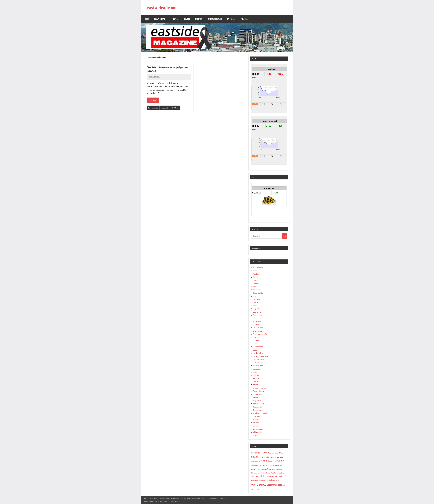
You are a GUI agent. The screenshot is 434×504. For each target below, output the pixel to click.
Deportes (257, 308)
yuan (257, 489)
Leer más (152, 100)
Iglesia (255, 343)
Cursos (255, 302)
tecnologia (271, 480)
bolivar (254, 456)
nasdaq (253, 476)
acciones (255, 452)
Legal (255, 350)
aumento (271, 453)
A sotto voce (258, 267)
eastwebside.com (163, 7)
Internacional (258, 346)
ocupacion (257, 369)
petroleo (274, 476)
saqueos (256, 397)
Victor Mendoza (274, 484)
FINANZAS (245, 19)
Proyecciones (258, 391)
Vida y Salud (258, 432)
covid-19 (273, 461)
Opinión (256, 375)
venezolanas (258, 429)
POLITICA (198, 19)
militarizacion (258, 359)
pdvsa (269, 476)
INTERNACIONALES (215, 19)
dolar (283, 460)
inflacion (267, 473)
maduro (281, 473)
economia (263, 464)
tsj (276, 480)
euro (264, 469)
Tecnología (257, 407)
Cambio (187, 19)
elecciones (257, 321)
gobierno (279, 469)
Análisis (256, 274)
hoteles (256, 340)
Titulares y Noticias (260, 413)
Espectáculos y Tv (260, 334)
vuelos (255, 435)
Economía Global (259, 315)
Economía (257, 312)
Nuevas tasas (258, 365)
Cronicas (256, 299)
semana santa (258, 403)
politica (281, 476)
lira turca (274, 473)
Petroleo (256, 378)
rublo (264, 480)
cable (258, 461)
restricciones (258, 394)
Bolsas (255, 280)
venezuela (258, 484)
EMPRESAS (231, 19)
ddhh (255, 305)
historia (256, 337)
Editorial (174, 19)
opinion (262, 476)
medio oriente (258, 353)
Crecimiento (258, 293)
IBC (262, 473)
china (269, 461)
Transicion (257, 419)
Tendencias (257, 410)
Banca (255, 277)
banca (276, 453)
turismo (256, 422)
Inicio (146, 19)
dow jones (254, 465)
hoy (259, 473)
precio (255, 384)
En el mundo (153, 108)
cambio (256, 283)
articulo (264, 452)
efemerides (278, 465)
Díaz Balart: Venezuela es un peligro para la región (167, 69)
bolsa (268, 457)
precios (259, 480)
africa (255, 271)
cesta (255, 286)
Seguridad (257, 400)
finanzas (271, 469)
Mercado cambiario (260, 356)
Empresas (257, 324)
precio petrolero (259, 388)
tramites (256, 416)
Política (175, 108)
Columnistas (159, 19)
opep (255, 372)
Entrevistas (257, 331)
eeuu (255, 318)
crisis (255, 296)
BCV (280, 452)
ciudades (256, 290)
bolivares (262, 457)
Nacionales (165, 108)
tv (278, 480)
